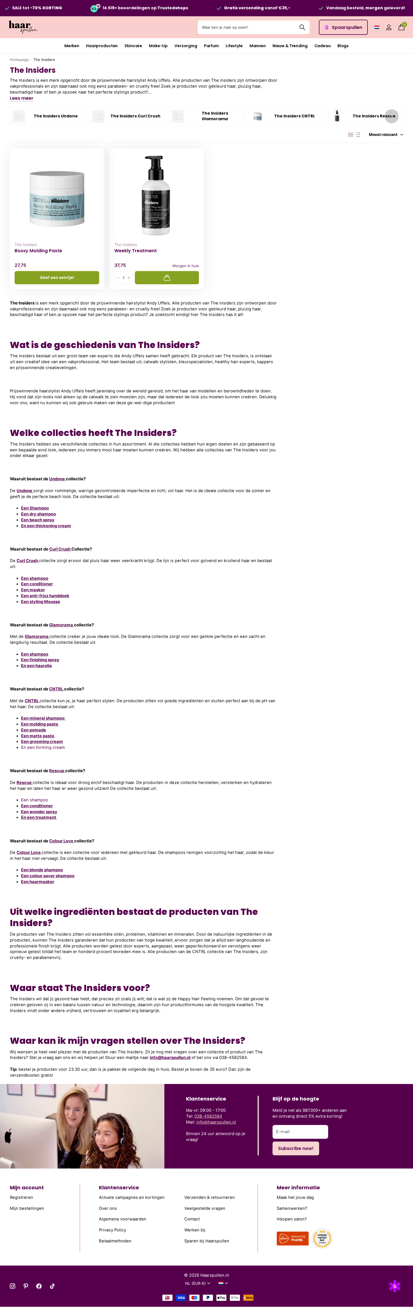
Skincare (133, 46)
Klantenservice (119, 1187)
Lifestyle (234, 46)
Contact (192, 1219)
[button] (391, 116)
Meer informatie (298, 1187)
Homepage (19, 59)
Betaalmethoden (115, 1240)
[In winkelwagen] (167, 277)
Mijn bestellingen (27, 1208)
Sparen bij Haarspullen (206, 1240)
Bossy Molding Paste (38, 251)
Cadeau (322, 46)
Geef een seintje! (57, 277)
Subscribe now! (296, 1148)
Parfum (211, 46)
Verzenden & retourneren (209, 1197)
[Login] (388, 27)
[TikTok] (52, 1286)
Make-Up (158, 46)
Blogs (343, 46)
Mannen (257, 46)
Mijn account (27, 1187)
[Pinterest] (26, 1286)
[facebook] (39, 1286)
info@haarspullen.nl (170, 1057)
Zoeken (302, 27)
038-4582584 (208, 1116)
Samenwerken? (292, 1208)
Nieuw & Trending (290, 46)
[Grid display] (350, 134)
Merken (71, 46)
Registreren (21, 1197)
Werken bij (194, 1230)
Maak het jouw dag (295, 1197)
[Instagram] (12, 1286)
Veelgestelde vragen (204, 1208)
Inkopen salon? (292, 1219)
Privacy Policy (112, 1230)
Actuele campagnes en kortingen (132, 1197)
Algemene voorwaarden (122, 1219)
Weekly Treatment (135, 251)
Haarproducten (102, 46)
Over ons (108, 1208)
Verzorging (185, 46)
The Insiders (26, 244)
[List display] (358, 134)
